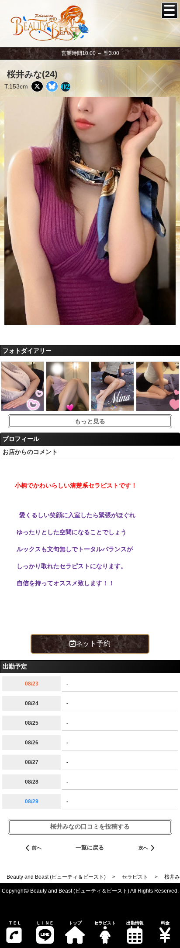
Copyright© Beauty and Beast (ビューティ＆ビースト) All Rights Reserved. (90, 891)
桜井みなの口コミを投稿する (90, 826)
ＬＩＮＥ (45, 923)
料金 (165, 923)
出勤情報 (135, 923)
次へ (143, 847)
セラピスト (105, 923)
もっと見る (90, 421)
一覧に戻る (90, 847)
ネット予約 (93, 643)
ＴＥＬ (14, 923)
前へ (37, 847)
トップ (75, 923)
